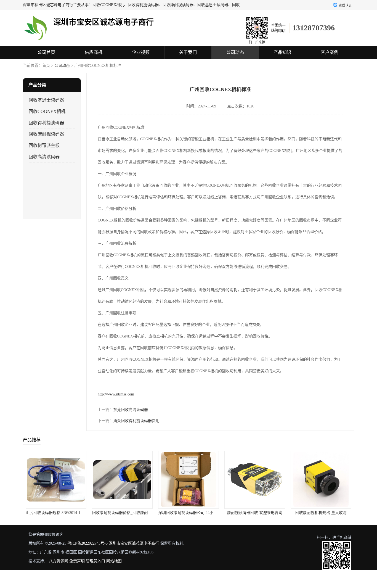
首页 (46, 66)
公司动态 (235, 52)
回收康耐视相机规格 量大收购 (321, 513)
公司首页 (46, 52)
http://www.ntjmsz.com (116, 394)
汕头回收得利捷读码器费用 (136, 421)
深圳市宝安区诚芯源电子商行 (134, 543)
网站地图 (114, 561)
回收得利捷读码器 (46, 122)
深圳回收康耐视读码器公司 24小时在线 (191, 513)
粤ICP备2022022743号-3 (87, 543)
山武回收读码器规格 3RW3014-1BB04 (57, 513)
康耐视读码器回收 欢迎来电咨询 (254, 513)
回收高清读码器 (44, 156)
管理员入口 (95, 561)
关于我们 (188, 52)
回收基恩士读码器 (46, 100)
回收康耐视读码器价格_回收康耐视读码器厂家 (131, 513)
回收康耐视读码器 (46, 134)
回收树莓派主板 (44, 145)
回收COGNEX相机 (47, 111)
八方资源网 (58, 561)
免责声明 (77, 561)
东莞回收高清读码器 (130, 410)
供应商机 (93, 52)
